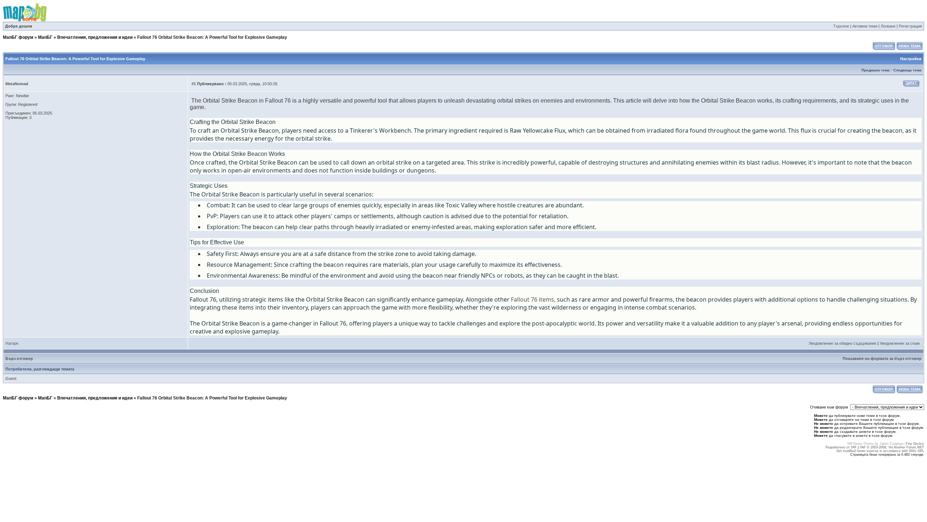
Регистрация (910, 26)
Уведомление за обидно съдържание (842, 343)
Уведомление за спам (900, 343)
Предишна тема (875, 70)
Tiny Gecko (914, 444)
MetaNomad (16, 84)
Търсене (841, 26)
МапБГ (45, 37)
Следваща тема (907, 70)
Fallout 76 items (532, 299)
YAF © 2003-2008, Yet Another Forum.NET (892, 447)
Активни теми (864, 26)
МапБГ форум (18, 37)
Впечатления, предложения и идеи (95, 37)
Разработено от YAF (841, 447)
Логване (888, 26)
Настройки (911, 59)
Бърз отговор (19, 358)
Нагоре (11, 343)
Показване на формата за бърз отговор (882, 358)
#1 (194, 84)
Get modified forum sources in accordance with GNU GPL (880, 451)
